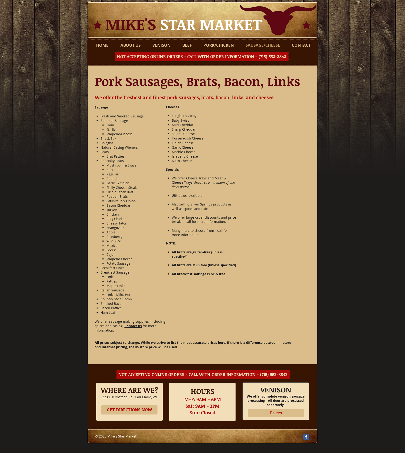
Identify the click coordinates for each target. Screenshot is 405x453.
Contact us (133, 326)
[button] (202, 56)
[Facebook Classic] (306, 437)
